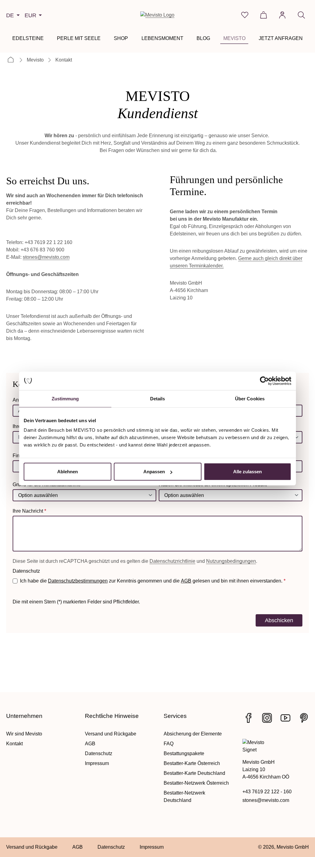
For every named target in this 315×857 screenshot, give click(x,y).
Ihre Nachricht (29, 511)
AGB (186, 580)
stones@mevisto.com (46, 257)
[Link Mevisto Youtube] (285, 718)
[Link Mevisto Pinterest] (304, 718)
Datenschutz (98, 753)
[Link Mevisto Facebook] (248, 718)
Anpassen (154, 471)
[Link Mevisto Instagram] (267, 718)
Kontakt (14, 743)
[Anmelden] (282, 14)
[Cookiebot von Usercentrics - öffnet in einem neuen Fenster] (264, 380)
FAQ (168, 743)
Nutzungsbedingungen (231, 561)
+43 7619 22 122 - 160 (267, 791)
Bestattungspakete (184, 753)
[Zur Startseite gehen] (157, 15)
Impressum (97, 763)
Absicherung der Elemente (193, 733)
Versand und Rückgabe (110, 733)
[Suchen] (301, 14)
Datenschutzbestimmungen (78, 580)
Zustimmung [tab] (65, 398)
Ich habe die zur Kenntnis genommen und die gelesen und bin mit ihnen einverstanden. (152, 580)
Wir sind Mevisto (24, 733)
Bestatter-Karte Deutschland (194, 773)
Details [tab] (157, 398)
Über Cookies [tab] (250, 398)
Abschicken (279, 620)
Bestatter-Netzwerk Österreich (196, 783)
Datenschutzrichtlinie (172, 561)
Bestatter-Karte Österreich (192, 763)
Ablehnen (67, 471)
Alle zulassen (247, 471)
